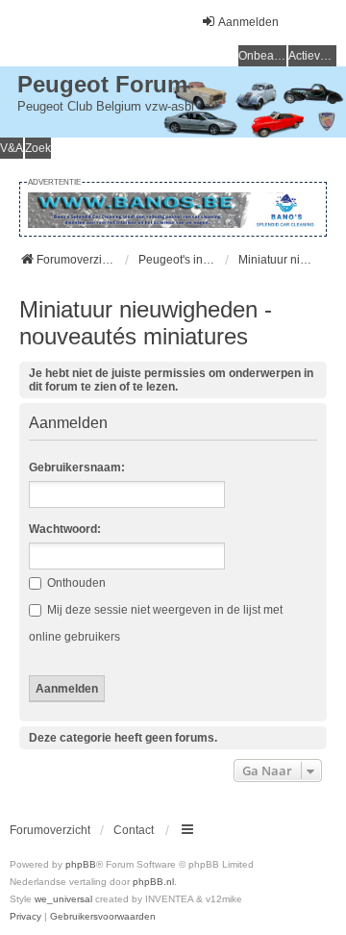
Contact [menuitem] (133, 830)
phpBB (80, 864)
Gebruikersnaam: (77, 467)
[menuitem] (25, 916)
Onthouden (75, 583)
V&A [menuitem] (11, 148)
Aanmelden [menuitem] (248, 22)
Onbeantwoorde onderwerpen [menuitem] (262, 56)
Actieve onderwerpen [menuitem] (312, 56)
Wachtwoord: (65, 529)
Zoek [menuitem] (38, 148)
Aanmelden (68, 423)
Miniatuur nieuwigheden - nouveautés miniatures (145, 322)
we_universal (63, 899)
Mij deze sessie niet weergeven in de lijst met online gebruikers (156, 623)
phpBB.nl (153, 881)
